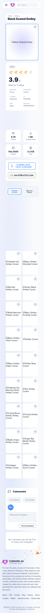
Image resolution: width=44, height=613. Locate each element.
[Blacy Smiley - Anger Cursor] (13, 365)
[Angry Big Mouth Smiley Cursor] (30, 441)
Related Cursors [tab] (15, 191)
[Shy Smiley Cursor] (30, 390)
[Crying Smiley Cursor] (30, 415)
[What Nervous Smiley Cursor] (13, 314)
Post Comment (28, 526)
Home (10, 16)
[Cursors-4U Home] (12, 5)
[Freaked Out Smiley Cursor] (13, 263)
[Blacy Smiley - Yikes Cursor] (13, 339)
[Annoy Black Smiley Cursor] (30, 288)
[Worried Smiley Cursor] (13, 288)
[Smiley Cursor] (30, 339)
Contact (17, 595)
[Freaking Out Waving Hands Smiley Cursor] (13, 390)
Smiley (17, 16)
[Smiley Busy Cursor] (30, 365)
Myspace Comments (27, 609)
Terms (37, 595)
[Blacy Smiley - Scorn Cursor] (30, 466)
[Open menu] (6, 5)
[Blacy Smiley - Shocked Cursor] (30, 263)
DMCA (13, 598)
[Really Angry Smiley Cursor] (13, 441)
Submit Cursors (23, 598)
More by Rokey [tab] (29, 191)
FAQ (10, 595)
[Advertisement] (22, 121)
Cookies (5, 598)
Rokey (12, 92)
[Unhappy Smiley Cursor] (13, 466)
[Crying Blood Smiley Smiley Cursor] (13, 415)
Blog (23, 595)
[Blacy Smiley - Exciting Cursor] (30, 314)
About (4, 595)
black (12, 67)
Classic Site (35, 598)
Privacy (30, 595)
